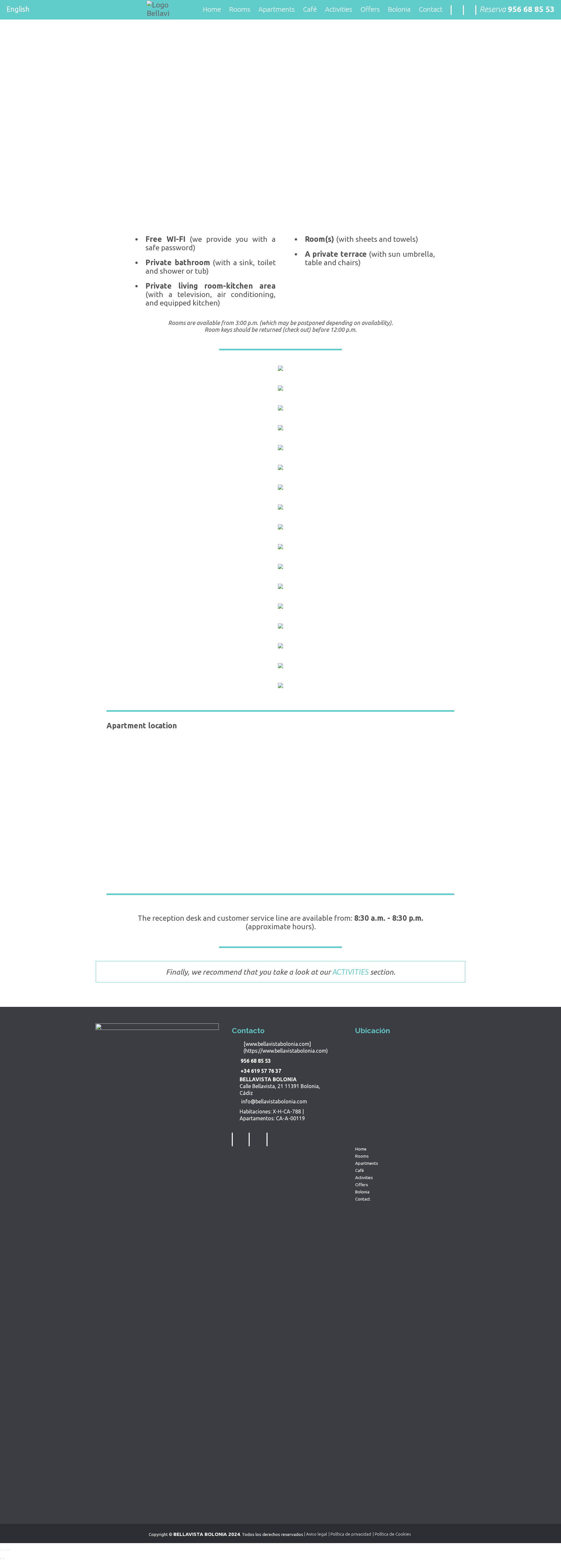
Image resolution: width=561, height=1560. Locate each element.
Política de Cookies (393, 1534)
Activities (338, 9)
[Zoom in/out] (9, 1550)
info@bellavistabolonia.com (273, 1101)
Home (212, 9)
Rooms (239, 9)
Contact (431, 9)
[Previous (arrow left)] (0, 1558)
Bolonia (399, 9)
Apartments (276, 9)
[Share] (3, 1550)
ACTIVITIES (350, 971)
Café (310, 9)
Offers (370, 9)
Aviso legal (316, 1534)
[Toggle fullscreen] (6, 1550)
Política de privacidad (350, 1534)
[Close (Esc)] (0, 1550)
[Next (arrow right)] (3, 1558)
